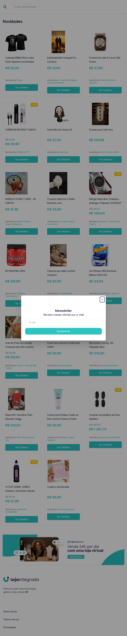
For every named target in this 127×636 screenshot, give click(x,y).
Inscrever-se (63, 331)
